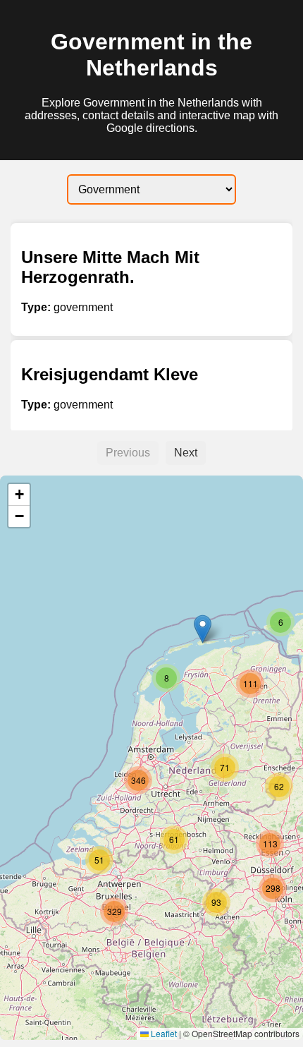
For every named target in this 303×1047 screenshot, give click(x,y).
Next (185, 453)
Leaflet (163, 1033)
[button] (202, 629)
